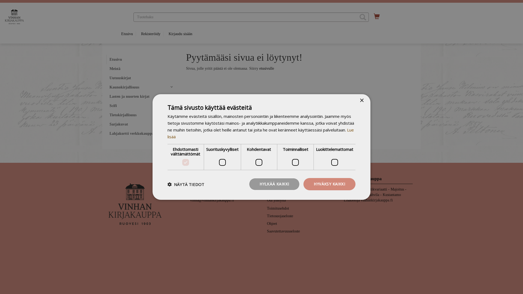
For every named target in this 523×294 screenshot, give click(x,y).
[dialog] (261, 147)
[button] (186, 184)
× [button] (362, 101)
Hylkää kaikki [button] (274, 183)
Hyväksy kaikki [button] (329, 183)
